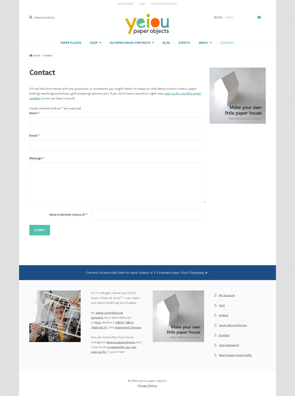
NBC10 (119, 322)
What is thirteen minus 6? (68, 214)
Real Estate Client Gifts (235, 355)
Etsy (98, 322)
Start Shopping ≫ (194, 272)
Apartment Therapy (128, 327)
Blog (166, 43)
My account (227, 295)
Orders (223, 315)
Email (34, 135)
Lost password (229, 345)
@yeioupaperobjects (121, 342)
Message (36, 158)
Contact (227, 43)
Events (184, 43)
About (203, 43)
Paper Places (71, 43)
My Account (126, 3)
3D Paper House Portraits (130, 43)
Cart (142, 3)
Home (36, 55)
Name (34, 113)
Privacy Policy (147, 385)
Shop (94, 43)
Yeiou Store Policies (164, 3)
